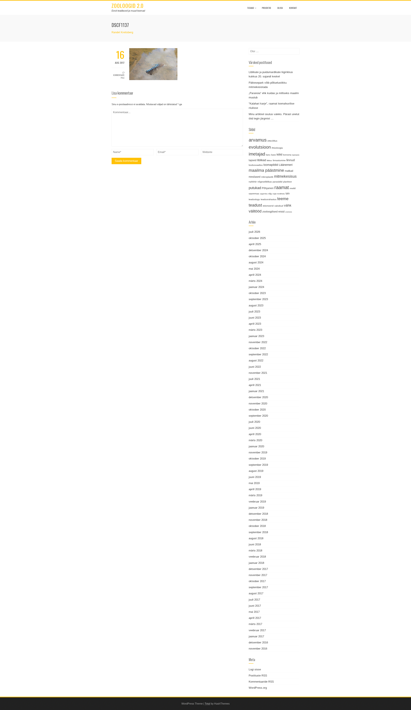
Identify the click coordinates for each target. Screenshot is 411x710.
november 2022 (258, 342)
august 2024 (256, 262)
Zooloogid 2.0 (128, 5)
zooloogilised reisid (273, 211)
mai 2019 (254, 483)
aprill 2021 (255, 385)
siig (270, 193)
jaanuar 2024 (256, 287)
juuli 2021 (254, 379)
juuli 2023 (254, 311)
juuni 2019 (255, 477)
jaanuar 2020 (256, 446)
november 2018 (258, 519)
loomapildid (270, 164)
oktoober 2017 (257, 581)
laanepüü (295, 155)
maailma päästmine (266, 170)
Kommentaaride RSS (261, 681)
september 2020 (258, 415)
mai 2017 (254, 611)
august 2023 (256, 305)
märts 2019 (255, 495)
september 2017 (258, 587)
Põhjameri (268, 188)
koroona (287, 154)
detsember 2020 (258, 397)
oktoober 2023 (257, 293)
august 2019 (256, 470)
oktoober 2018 (257, 526)
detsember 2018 (258, 513)
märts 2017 (255, 624)
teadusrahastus (268, 199)
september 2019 (258, 464)
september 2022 (258, 354)
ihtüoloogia (277, 148)
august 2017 (256, 593)
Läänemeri (286, 164)
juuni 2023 (255, 317)
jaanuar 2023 (256, 336)
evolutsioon (260, 147)
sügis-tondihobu (278, 194)
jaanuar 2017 (256, 636)
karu (268, 154)
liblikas (269, 160)
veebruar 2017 (257, 630)
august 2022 (256, 360)
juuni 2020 (255, 427)
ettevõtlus (272, 140)
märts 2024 (255, 280)
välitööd (255, 211)
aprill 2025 (255, 244)
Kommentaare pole (118, 76)
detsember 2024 (258, 250)
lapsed (252, 160)
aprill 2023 (255, 323)
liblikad (261, 160)
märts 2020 (255, 440)
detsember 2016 (258, 642)
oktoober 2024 (257, 256)
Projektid (266, 7)
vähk (287, 205)
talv (288, 193)
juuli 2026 (254, 231)
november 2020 (258, 403)
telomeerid (268, 205)
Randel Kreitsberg (122, 32)
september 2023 (258, 299)
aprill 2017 (255, 617)
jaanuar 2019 (256, 507)
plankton (287, 181)
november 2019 (258, 452)
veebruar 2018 (257, 556)
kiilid (279, 154)
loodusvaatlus (256, 165)
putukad (255, 188)
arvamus (258, 140)
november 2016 (258, 648)
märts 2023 (255, 329)
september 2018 (258, 532)
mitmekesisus (285, 176)
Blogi (280, 7)
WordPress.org (258, 687)
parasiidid (277, 181)
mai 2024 (254, 268)
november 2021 (258, 372)
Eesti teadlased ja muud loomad (128, 10)
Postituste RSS (258, 675)
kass (273, 154)
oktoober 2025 (257, 238)
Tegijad (250, 7)
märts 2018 (255, 550)
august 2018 (256, 538)
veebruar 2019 (257, 501)
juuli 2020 (254, 421)
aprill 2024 (255, 274)
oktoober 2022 (257, 348)
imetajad (257, 154)
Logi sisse (255, 669)
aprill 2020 (255, 434)
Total (207, 703)
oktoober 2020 (257, 409)
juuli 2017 (254, 599)
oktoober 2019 (257, 458)
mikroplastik (267, 177)
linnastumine (279, 160)
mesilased (254, 176)
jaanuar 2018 (256, 562)
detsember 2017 (258, 569)
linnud (290, 160)
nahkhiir (253, 181)
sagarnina (263, 194)
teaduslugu (254, 199)
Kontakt (293, 7)
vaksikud (278, 205)
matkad (289, 170)
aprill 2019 (255, 489)
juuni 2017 (255, 605)
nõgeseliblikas (265, 181)
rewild (293, 188)
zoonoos (288, 212)
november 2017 (258, 575)
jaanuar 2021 (256, 391)
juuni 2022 (255, 366)
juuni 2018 (255, 544)
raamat (281, 187)
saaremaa (254, 193)
